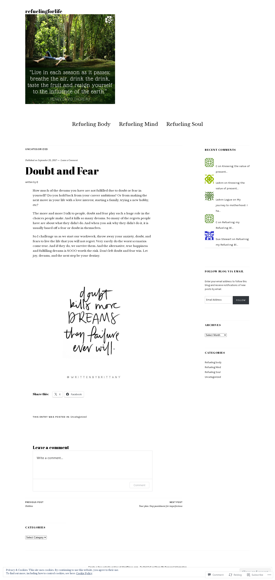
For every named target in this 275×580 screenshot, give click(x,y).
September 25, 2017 (47, 160)
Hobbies (34, 504)
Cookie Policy (84, 573)
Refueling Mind (138, 124)
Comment (139, 485)
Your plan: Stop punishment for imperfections (160, 504)
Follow (241, 300)
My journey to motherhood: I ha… (232, 205)
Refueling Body (91, 124)
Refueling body (213, 362)
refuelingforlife (43, 11)
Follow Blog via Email (224, 271)
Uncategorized (36, 149)
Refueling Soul (184, 124)
